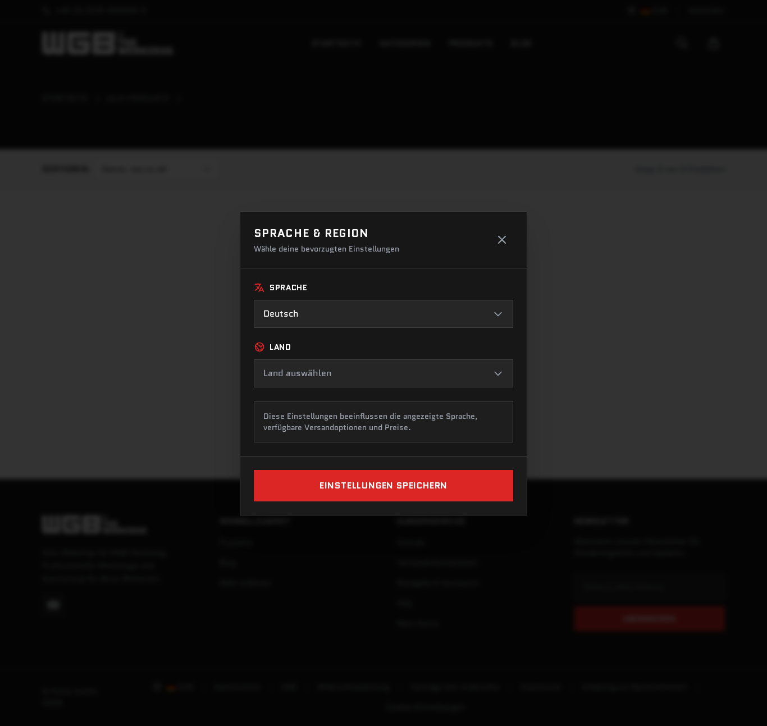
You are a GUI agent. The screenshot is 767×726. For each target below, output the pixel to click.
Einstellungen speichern (383, 485)
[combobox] (383, 314)
